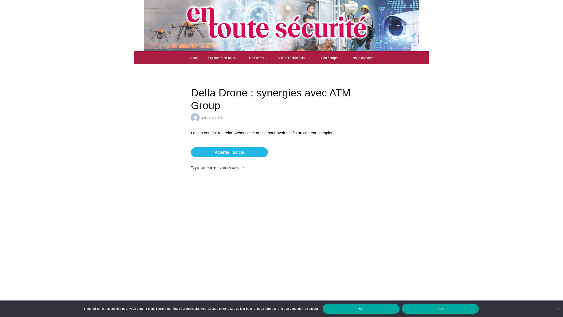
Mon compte (329, 58)
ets (204, 117)
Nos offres (256, 58)
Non (440, 308)
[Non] (557, 312)
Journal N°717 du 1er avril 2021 (223, 168)
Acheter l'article (229, 152)
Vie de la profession (292, 58)
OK (361, 308)
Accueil (193, 58)
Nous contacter (364, 58)
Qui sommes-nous (221, 58)
